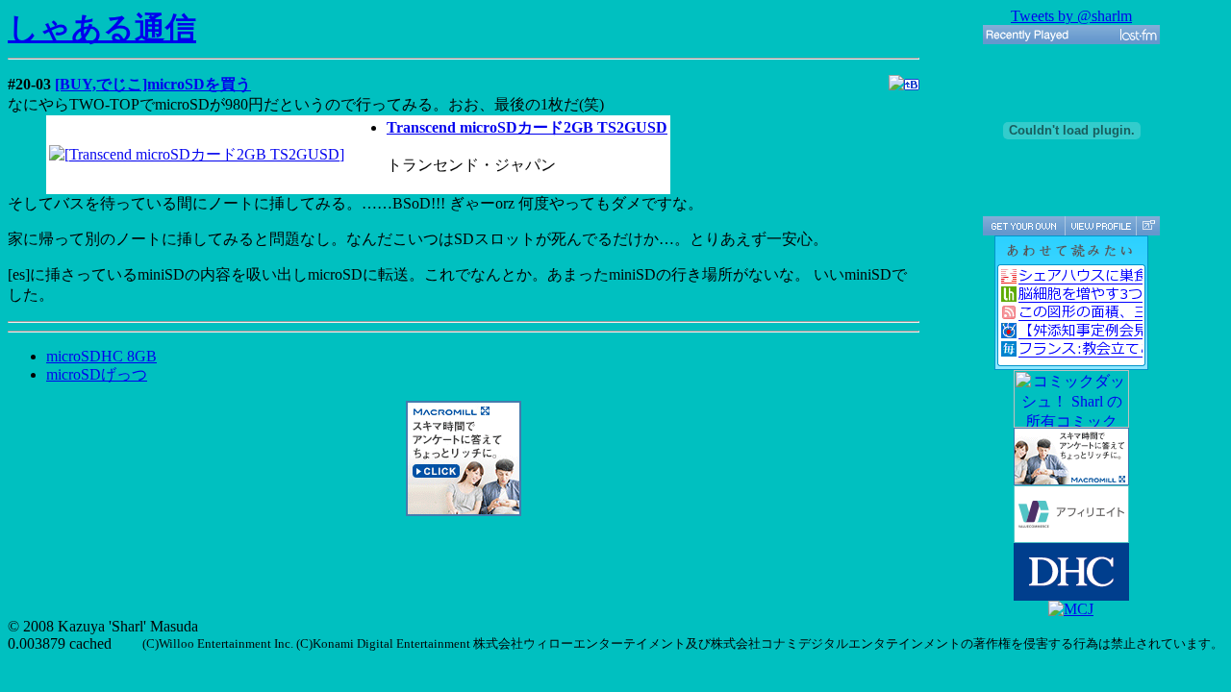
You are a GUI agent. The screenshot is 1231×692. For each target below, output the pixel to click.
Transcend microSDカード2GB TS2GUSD (527, 127)
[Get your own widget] (1024, 225)
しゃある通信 (102, 28)
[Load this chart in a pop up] (1148, 225)
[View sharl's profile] (1100, 225)
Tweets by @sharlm (1071, 16)
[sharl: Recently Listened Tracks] (1071, 34)
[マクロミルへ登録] (463, 511)
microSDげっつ (96, 374)
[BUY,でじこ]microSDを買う (153, 84)
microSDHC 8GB (101, 356)
